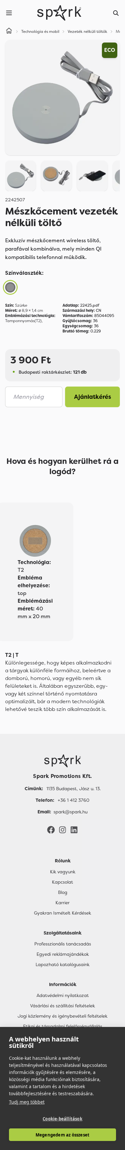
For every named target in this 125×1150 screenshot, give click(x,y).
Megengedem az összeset (62, 1135)
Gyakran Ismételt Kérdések (62, 913)
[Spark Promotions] (59, 13)
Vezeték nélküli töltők (87, 31)
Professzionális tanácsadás (62, 944)
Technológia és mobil (40, 31)
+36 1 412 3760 (73, 800)
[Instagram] (62, 829)
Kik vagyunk (62, 872)
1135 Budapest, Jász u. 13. (73, 788)
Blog (62, 892)
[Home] (9, 31)
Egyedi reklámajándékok (63, 954)
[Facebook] (50, 829)
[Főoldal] (62, 760)
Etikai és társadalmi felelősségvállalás (62, 1026)
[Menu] (9, 13)
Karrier (62, 903)
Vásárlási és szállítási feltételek (62, 1006)
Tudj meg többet (27, 1102)
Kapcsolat (62, 882)
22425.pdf (81, 305)
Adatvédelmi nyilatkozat (63, 995)
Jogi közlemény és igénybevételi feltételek (62, 1016)
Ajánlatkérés (92, 397)
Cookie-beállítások (62, 1119)
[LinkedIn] (74, 829)
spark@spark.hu (71, 812)
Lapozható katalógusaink (62, 964)
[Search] (116, 13)
